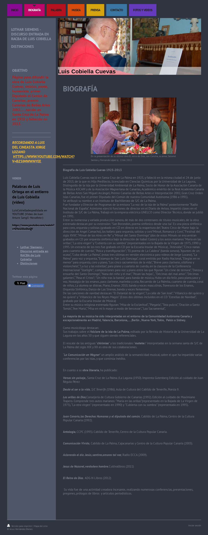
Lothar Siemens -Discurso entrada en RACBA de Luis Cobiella (34, 253)
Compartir (37, 285)
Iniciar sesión (194, 525)
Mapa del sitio (41, 526)
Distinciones (28, 263)
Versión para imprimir (22, 526)
